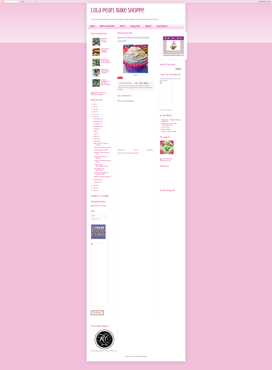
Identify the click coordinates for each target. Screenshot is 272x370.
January (96, 182)
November (97, 121)
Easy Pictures (162, 26)
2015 (94, 109)
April (96, 139)
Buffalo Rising (166, 129)
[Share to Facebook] (145, 83)
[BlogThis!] (141, 83)
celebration (141, 85)
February (97, 180)
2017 (94, 107)
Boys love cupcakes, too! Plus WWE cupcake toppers (106, 82)
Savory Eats (135, 26)
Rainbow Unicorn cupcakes (104, 40)
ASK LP (122, 26)
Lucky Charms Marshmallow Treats (101, 165)
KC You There (165, 127)
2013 (94, 114)
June (95, 134)
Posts (95, 216)
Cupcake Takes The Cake (169, 131)
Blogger (144, 356)
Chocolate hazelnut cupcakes (102, 147)
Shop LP (148, 26)
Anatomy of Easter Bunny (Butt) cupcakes (105, 60)
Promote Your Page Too (166, 110)
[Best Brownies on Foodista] (97, 313)
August (96, 129)
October (96, 124)
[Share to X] (143, 83)
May (95, 136)
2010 (94, 188)
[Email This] (139, 83)
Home (92, 26)
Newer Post (121, 150)
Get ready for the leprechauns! (99, 169)
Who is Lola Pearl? (107, 26)
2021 (94, 104)
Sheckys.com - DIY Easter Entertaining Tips (169, 124)
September (97, 126)
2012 (94, 116)
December (97, 119)
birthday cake (126, 85)
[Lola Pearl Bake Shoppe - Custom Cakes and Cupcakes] (166, 108)
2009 (94, 190)
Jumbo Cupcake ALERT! (101, 150)
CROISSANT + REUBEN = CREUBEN (105, 50)
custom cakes (125, 87)
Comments (96, 219)
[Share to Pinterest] (147, 83)
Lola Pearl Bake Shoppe (117, 10)
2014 (94, 111)
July (95, 131)
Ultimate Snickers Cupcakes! (102, 176)
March (96, 141)
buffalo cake (134, 85)
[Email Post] (135, 83)
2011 (94, 185)
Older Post (150, 150)
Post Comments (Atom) (132, 153)
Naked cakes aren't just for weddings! (105, 71)
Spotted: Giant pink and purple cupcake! (101, 173)
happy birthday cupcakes (137, 87)
